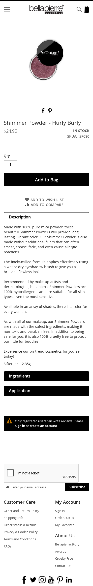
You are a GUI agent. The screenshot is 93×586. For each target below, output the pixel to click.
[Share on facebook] (43, 112)
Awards (60, 551)
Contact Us (63, 565)
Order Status (64, 517)
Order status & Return (20, 525)
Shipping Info (13, 517)
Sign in (20, 425)
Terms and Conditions (20, 539)
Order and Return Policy (21, 510)
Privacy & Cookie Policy (21, 532)
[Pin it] (50, 112)
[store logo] (46, 9)
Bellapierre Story (67, 544)
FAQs (7, 546)
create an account (43, 425)
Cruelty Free (64, 558)
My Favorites (64, 525)
